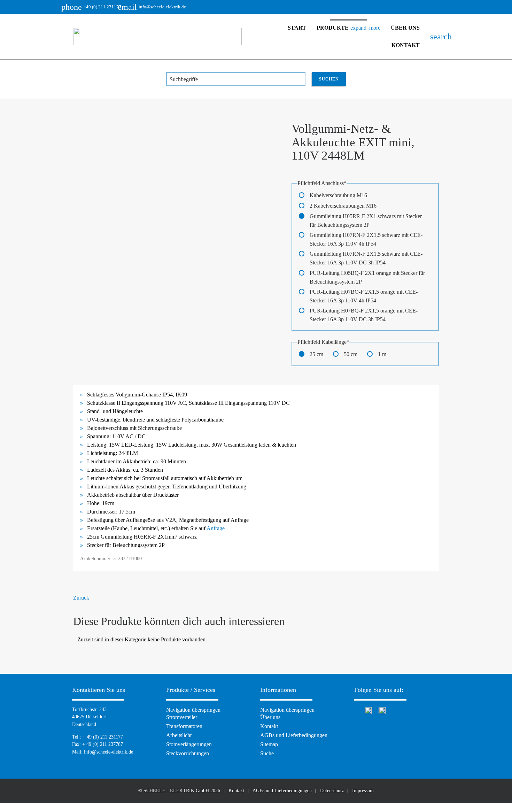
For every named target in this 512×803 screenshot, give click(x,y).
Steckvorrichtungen (187, 753)
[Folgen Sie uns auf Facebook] (356, 710)
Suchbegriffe (184, 79)
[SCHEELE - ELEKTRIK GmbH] (157, 36)
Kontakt (405, 45)
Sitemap (269, 744)
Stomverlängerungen (189, 744)
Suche (267, 753)
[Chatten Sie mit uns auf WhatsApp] (368, 710)
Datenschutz (332, 790)
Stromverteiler (181, 717)
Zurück (81, 598)
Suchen (329, 79)
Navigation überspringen (193, 710)
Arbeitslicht (179, 735)
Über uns (405, 28)
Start (297, 28)
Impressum (363, 790)
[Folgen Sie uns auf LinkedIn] (382, 710)
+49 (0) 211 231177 (97, 7)
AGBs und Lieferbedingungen (293, 735)
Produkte (348, 28)
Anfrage (216, 528)
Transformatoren (184, 726)
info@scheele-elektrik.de (157, 7)
